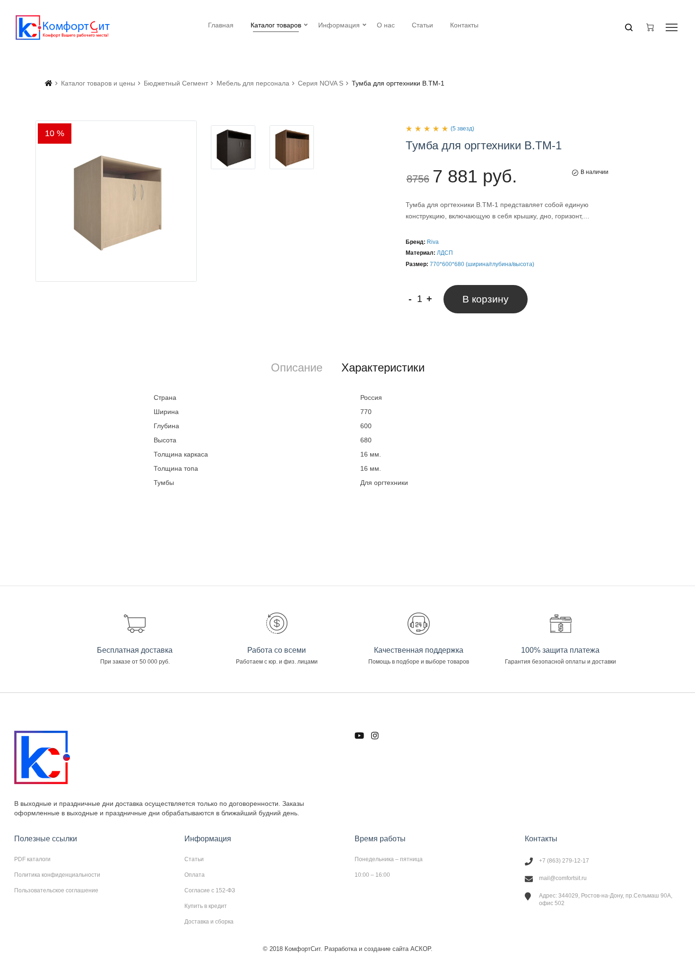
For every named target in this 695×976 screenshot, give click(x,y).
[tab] (296, 367)
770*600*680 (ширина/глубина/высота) (482, 264)
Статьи (194, 859)
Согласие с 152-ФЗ (209, 890)
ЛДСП (445, 253)
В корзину (485, 299)
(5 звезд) (462, 128)
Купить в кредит (205, 906)
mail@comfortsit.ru (563, 878)
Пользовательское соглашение (56, 890)
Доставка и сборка (209, 921)
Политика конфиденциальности (57, 875)
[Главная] (48, 83)
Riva (433, 242)
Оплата (194, 875)
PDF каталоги (32, 859)
